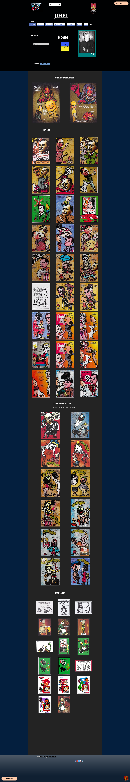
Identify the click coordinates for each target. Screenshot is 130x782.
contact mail (34, 36)
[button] (91, 24)
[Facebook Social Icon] (75, 761)
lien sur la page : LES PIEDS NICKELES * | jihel (64, 407)
